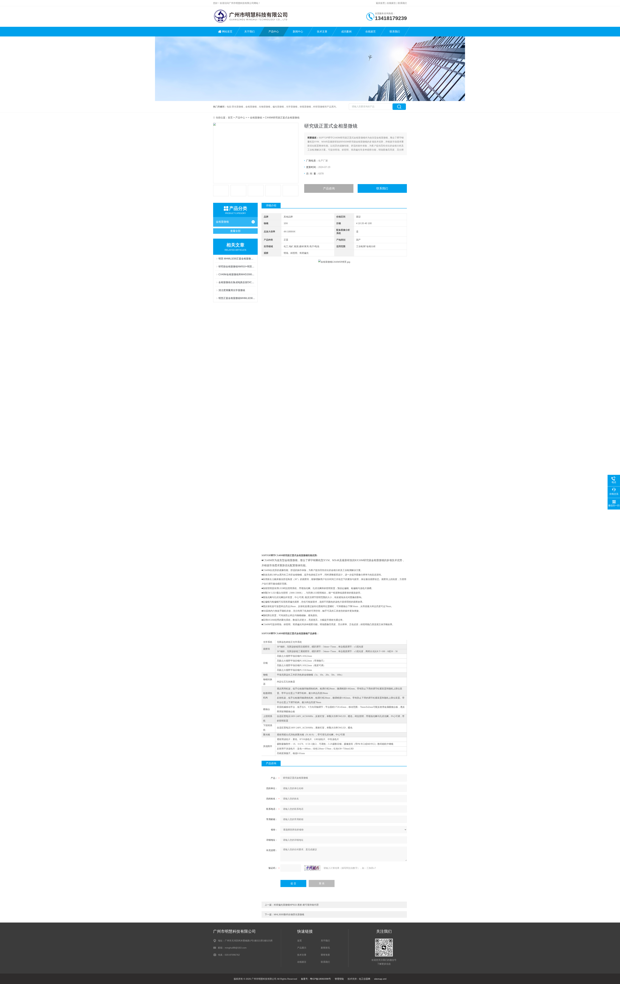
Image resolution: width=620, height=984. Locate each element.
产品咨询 (329, 188)
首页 (230, 117)
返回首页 (380, 3)
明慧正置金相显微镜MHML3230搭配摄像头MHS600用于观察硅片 (237, 298)
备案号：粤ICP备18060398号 (316, 979)
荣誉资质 (325, 955)
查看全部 (235, 231)
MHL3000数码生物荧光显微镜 (289, 914)
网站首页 (227, 31)
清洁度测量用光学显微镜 (231, 290)
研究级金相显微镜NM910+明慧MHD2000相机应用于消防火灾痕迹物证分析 (237, 266)
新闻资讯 (325, 947)
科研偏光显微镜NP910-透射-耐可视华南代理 (296, 904)
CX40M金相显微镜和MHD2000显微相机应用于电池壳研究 (237, 274)
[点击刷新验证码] (312, 868)
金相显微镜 (256, 117)
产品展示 (301, 947)
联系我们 (402, 3)
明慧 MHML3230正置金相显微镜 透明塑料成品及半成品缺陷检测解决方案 (237, 258)
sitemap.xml (380, 979)
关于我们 (249, 31)
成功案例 (346, 31)
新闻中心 (298, 31)
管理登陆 (339, 979)
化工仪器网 (364, 979)
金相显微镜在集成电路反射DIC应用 (237, 282)
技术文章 (322, 31)
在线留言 (391, 3)
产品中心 (274, 31)
